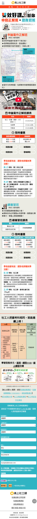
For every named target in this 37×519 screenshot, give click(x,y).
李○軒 (6, 182)
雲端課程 (27, 152)
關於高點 (14, 508)
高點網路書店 (27, 393)
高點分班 (22, 508)
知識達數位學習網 (18, 497)
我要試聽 (9, 147)
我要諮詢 (9, 152)
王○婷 (6, 290)
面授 (19, 363)
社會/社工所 (6, 330)
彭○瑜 (6, 273)
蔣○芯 (6, 167)
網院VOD (27, 363)
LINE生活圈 (26, 409)
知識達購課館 (25, 390)
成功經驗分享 (7, 397)
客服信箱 (15, 512)
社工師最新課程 (20, 397)
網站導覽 (21, 512)
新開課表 (27, 147)
